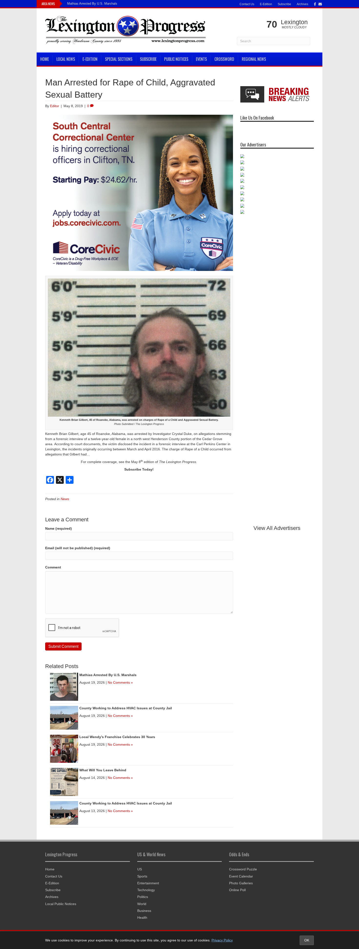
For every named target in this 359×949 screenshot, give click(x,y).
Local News (65, 59)
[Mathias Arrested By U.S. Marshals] (64, 686)
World (141, 904)
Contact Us (247, 4)
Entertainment (148, 883)
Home (44, 59)
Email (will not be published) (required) (77, 548)
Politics (142, 897)
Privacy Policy (222, 940)
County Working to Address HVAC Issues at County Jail (125, 708)
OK (306, 940)
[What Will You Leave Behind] (64, 782)
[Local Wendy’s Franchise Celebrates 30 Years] (64, 748)
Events (201, 59)
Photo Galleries (241, 883)
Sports (142, 876)
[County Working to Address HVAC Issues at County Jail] (64, 717)
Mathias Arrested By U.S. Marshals (92, 3)
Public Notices (176, 59)
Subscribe (284, 4)
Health (142, 917)
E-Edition (266, 4)
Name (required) (58, 528)
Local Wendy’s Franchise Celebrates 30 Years (117, 737)
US (139, 869)
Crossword (224, 59)
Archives (302, 4)
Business (144, 911)
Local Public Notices (60, 904)
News (65, 499)
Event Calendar (241, 876)
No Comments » (120, 682)
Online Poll (237, 890)
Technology (146, 890)
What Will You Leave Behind (102, 770)
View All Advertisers (276, 528)
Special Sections (118, 59)
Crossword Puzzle (243, 869)
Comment (53, 567)
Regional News (254, 59)
